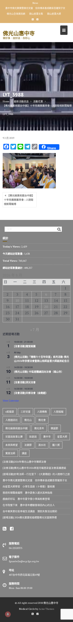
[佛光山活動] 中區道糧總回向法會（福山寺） (39, 371)
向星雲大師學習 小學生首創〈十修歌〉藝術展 (29, 486)
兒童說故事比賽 (14, 436)
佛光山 (28, 420)
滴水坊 (42, 445)
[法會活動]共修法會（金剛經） (31, 392)
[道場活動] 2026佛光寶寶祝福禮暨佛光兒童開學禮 (30, 517)
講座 (24, 453)
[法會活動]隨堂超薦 (25, 346)
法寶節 (28, 445)
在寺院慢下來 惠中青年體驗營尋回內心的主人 (29, 505)
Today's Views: (12, 246)
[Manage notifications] (8, 614)
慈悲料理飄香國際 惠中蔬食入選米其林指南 (27, 492)
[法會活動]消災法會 (25, 382)
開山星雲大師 (54, 13)
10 (17, 300)
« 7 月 (34, 329)
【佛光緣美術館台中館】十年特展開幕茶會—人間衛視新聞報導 (19, 200)
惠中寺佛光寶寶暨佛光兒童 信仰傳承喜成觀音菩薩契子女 (35, 8)
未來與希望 (11, 445)
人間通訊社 (11, 420)
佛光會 (42, 420)
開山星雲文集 (36, 13)
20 (46, 306)
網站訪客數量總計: (13, 267)
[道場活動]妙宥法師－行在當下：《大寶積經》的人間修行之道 (36, 474)
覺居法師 (10, 453)
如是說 (33, 436)
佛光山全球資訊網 (16, 13)
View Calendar (11, 400)
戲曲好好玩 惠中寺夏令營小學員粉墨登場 (26, 498)
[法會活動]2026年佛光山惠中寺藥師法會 (24, 461)
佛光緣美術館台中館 (16, 428)
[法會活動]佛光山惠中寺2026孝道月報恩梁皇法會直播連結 (34, 468)
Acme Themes (46, 609)
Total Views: (10, 260)
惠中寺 (47, 436)
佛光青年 (39, 428)
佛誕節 (54, 428)
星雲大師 (62, 436)
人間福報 (58, 411)
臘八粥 (56, 445)
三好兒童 (25, 411)
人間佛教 (42, 411)
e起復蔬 (9, 411)
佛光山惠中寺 (19, 33)
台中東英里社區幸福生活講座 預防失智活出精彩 (30, 511)
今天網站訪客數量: (13, 253)
